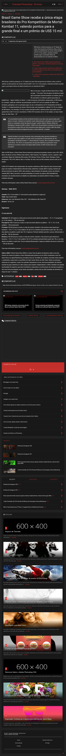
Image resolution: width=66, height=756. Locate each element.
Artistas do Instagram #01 (25, 454)
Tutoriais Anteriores (47, 740)
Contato (19, 746)
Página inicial (33, 315)
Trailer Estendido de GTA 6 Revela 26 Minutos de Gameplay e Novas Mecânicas (39, 470)
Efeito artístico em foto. (14, 555)
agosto (10, 14)
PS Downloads (18, 743)
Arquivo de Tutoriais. (13, 531)
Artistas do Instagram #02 (25, 445)
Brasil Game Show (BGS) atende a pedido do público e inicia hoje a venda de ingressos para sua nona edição (47, 63)
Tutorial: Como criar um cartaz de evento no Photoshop (26, 578)
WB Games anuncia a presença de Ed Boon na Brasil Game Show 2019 (17, 306)
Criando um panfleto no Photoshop (18, 649)
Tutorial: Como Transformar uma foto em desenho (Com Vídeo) (29, 602)
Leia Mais (14, 537)
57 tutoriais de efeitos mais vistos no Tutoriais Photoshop (27, 696)
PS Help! (47, 743)
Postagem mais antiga (54, 315)
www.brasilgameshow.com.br (46, 183)
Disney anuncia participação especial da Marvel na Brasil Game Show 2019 (47, 306)
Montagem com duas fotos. (15, 625)
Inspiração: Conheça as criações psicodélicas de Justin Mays (28, 719)
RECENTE (6, 441)
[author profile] (6, 41)
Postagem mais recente (12, 315)
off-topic (17, 14)
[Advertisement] (16, 56)
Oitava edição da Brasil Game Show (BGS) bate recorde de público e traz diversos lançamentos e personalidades (47, 70)
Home (3, 14)
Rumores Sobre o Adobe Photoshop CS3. (21, 672)
